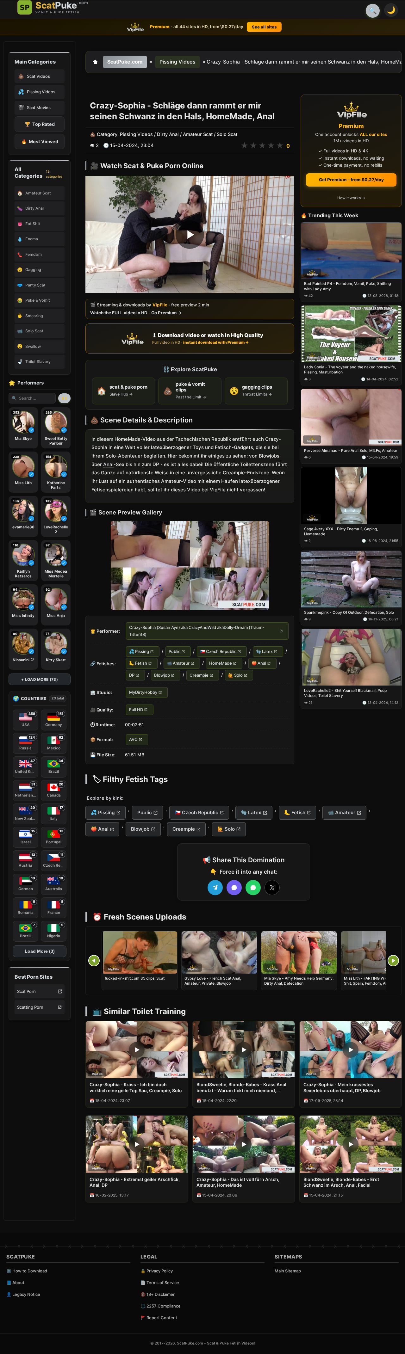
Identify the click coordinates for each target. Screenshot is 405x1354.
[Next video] (393, 960)
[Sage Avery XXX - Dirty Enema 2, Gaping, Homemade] (351, 495)
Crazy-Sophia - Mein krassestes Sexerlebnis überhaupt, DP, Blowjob (342, 1087)
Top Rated (40, 124)
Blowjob (162, 675)
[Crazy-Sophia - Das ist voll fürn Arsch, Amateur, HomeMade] (244, 1144)
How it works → (351, 198)
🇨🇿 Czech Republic (218, 651)
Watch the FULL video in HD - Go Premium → (136, 313)
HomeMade (220, 663)
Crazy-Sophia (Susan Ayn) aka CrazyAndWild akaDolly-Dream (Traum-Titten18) (196, 631)
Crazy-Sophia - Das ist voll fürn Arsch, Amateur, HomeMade (237, 1182)
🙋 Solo (235, 675)
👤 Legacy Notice (23, 1294)
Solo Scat (227, 134)
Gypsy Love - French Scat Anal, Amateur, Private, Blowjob (212, 981)
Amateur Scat (198, 134)
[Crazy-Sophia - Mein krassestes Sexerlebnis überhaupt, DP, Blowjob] (351, 1049)
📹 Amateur (178, 663)
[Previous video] (94, 960)
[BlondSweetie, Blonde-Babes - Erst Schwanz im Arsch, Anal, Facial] (351, 1144)
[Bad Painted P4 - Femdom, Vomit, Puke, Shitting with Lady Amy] (351, 250)
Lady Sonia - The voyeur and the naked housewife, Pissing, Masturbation (350, 370)
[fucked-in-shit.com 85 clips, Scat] (139, 952)
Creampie (199, 675)
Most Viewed (39, 141)
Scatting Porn (30, 1007)
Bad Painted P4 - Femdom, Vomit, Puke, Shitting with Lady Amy (347, 286)
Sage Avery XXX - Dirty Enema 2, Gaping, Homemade (341, 531)
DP (131, 675)
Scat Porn (26, 991)
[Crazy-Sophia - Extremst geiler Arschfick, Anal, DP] (137, 1144)
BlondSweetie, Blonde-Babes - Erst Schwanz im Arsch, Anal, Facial (341, 1182)
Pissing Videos (177, 61)
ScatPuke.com (125, 61)
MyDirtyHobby (143, 692)
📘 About (15, 1282)
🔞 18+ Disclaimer (157, 1294)
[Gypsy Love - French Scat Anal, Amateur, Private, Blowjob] (219, 952)
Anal (108, 464)
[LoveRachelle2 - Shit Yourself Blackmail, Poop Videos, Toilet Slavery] (351, 657)
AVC (133, 739)
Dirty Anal (168, 134)
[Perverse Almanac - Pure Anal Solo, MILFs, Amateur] (351, 417)
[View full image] (190, 565)
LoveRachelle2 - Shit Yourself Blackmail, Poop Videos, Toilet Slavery (345, 693)
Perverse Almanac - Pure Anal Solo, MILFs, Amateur (350, 450)
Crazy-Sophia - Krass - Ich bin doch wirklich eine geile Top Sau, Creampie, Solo (136, 1087)
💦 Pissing (139, 651)
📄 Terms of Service (159, 1282)
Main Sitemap (288, 1270)
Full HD (136, 709)
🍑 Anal (259, 663)
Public (174, 651)
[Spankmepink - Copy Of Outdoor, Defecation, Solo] (351, 579)
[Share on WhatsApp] (253, 887)
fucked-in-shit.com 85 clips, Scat (135, 978)
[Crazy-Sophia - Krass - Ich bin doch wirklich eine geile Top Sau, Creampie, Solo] (137, 1049)
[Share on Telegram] (215, 887)
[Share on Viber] (234, 887)
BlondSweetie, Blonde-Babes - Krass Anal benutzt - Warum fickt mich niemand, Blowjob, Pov (241, 1088)
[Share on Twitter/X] (272, 887)
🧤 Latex (264, 651)
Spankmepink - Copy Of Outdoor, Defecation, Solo (349, 612)
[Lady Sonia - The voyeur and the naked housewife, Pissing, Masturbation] (351, 334)
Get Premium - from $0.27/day (351, 179)
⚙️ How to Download (26, 1270)
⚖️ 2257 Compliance (160, 1305)
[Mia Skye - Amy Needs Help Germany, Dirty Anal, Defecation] (299, 952)
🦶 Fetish (138, 663)
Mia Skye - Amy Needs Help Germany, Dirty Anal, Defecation (298, 981)
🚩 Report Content (158, 1317)
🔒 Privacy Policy (156, 1270)
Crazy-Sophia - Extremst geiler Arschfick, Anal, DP (135, 1182)
